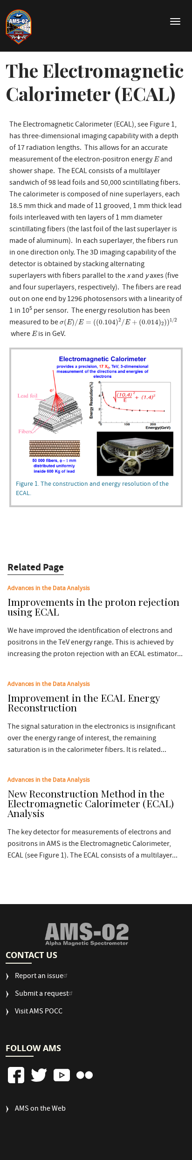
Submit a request (42, 994)
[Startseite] (19, 27)
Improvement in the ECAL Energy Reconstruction (83, 703)
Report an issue (39, 977)
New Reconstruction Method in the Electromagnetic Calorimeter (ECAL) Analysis (90, 804)
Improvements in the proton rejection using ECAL (93, 607)
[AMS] (86, 934)
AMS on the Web (40, 1109)
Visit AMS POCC (38, 1012)
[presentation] (156, 159)
